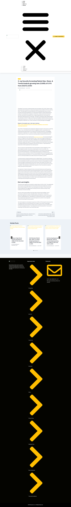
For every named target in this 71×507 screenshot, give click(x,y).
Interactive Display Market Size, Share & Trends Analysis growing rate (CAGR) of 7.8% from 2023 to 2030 (25, 214)
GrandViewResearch (16, 244)
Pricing (24, 5)
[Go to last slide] (11, 237)
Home (24, 1)
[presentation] (18, 230)
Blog (24, 2)
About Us (25, 3)
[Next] (59, 237)
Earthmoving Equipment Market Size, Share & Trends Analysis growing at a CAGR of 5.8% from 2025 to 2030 (52, 240)
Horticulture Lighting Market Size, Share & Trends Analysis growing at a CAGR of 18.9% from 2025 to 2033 (46, 214)
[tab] (33, 250)
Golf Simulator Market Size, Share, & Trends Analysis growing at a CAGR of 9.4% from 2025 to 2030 (35, 240)
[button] (35, 36)
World (19, 78)
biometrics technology (38, 136)
